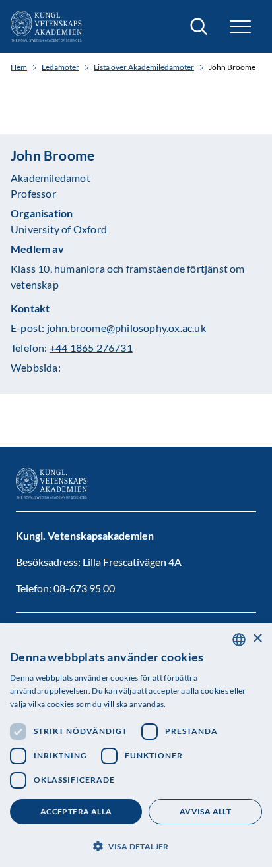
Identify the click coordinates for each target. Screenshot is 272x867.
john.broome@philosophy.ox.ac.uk (126, 328)
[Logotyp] (47, 26)
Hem (19, 67)
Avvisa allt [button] (205, 811)
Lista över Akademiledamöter (144, 67)
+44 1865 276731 (91, 347)
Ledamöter (60, 67)
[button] (136, 845)
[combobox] (239, 639)
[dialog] (136, 745)
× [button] (257, 639)
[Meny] (240, 26)
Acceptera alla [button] (76, 811)
